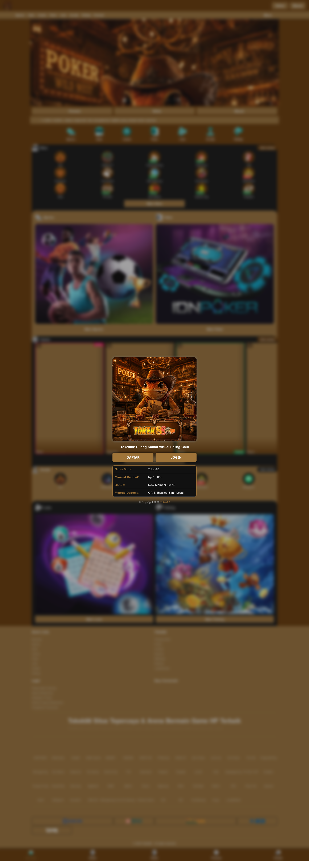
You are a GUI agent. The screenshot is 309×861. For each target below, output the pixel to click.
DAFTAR (133, 457)
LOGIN (176, 457)
